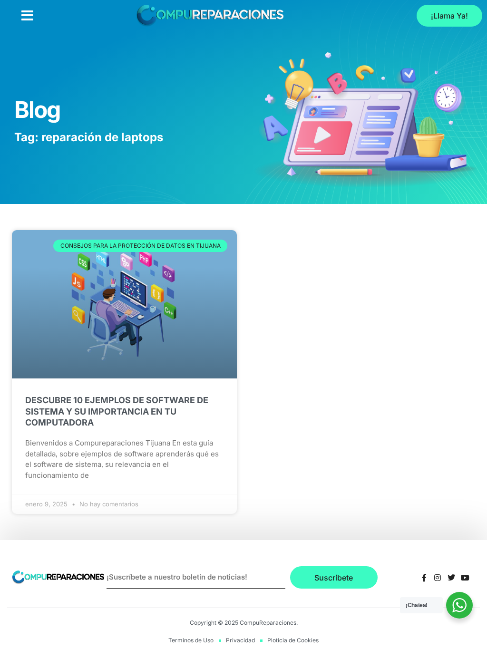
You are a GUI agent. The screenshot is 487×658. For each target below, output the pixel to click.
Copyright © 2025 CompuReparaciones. (244, 622)
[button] (27, 16)
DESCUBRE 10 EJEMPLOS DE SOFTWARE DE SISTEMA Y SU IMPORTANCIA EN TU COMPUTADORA (116, 411)
